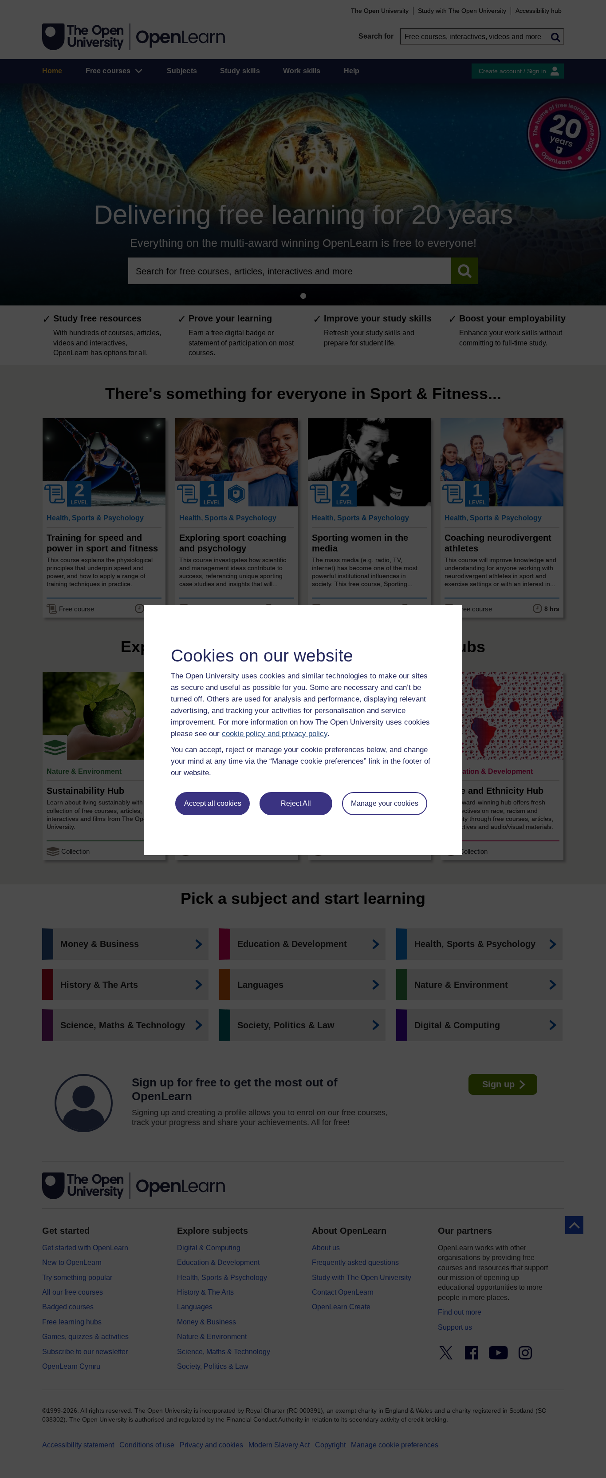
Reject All (296, 803)
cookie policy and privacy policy (274, 733)
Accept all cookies (212, 803)
